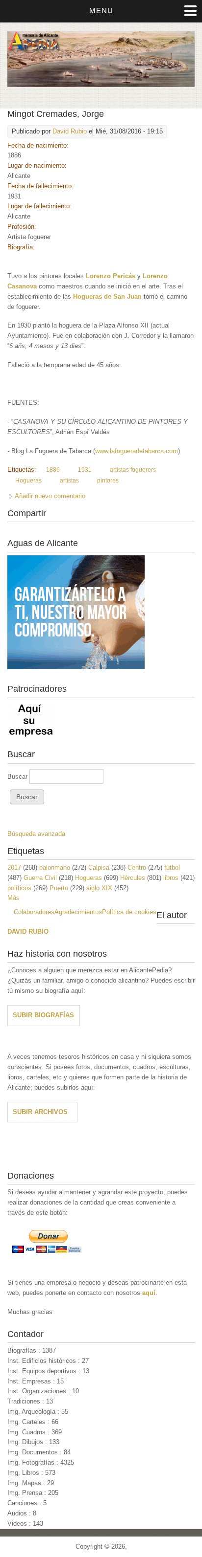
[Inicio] (101, 84)
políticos (19, 888)
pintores (108, 480)
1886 (53, 469)
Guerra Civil (40, 877)
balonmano (54, 867)
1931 (85, 469)
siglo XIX (99, 888)
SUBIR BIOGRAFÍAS (43, 1015)
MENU (101, 10)
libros (170, 877)
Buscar (18, 776)
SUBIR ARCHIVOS (40, 1112)
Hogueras (28, 480)
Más (13, 897)
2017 (14, 867)
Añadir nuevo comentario (50, 496)
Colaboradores (34, 912)
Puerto (59, 888)
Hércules (132, 877)
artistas (69, 480)
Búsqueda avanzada (36, 833)
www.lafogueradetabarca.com (136, 451)
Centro (136, 867)
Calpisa (98, 867)
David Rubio (69, 131)
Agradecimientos (78, 912)
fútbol (172, 867)
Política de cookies (129, 912)
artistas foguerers (133, 469)
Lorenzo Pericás (110, 276)
